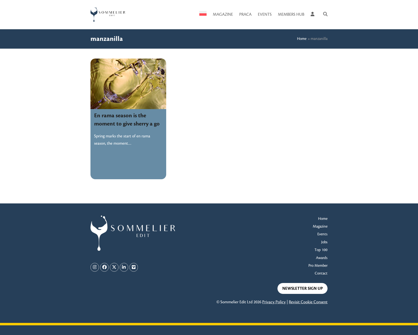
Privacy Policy (274, 302)
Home (301, 39)
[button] (325, 14)
